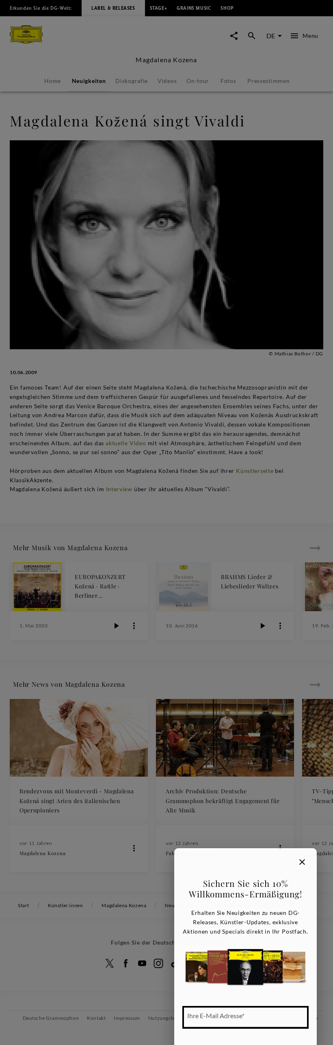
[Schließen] (302, 862)
